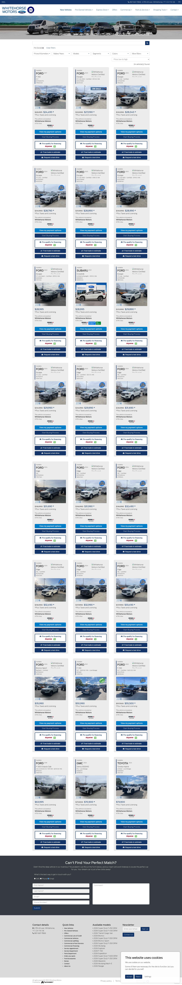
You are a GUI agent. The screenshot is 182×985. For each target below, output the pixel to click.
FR (179, 2)
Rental (66, 961)
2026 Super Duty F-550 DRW (105, 938)
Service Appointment (71, 948)
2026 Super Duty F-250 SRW (105, 928)
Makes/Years (59, 54)
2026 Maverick (99, 961)
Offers (114, 10)
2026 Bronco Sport (101, 941)
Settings (148, 977)
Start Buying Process (50, 137)
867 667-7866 (135, 2)
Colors (115, 54)
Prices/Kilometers (41, 54)
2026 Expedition (100, 953)
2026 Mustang (99, 946)
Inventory (140, 32)
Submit (37, 908)
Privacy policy (106, 981)
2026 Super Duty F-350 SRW (105, 959)
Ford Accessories (70, 958)
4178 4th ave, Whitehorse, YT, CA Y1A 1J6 (158, 2)
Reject (138, 977)
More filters (136, 54)
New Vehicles (66, 10)
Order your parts (69, 956)
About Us (67, 966)
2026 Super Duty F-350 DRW (105, 943)
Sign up (145, 929)
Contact (174, 10)
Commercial (125, 10)
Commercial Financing (71, 946)
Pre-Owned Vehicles (83, 10)
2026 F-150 (98, 951)
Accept (129, 977)
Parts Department (70, 953)
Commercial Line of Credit (73, 936)
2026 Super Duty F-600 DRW (105, 956)
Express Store (102, 10)
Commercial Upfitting (71, 941)
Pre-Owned (38, 48)
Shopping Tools (159, 10)
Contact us (128, 935)
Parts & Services (142, 10)
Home (131, 32)
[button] (50, 132)
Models (76, 54)
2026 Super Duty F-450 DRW (105, 931)
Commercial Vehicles (71, 938)
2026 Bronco (98, 936)
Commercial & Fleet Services (74, 943)
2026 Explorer (99, 948)
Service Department (71, 951)
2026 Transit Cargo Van (103, 933)
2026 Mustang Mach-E (102, 964)
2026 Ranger (98, 966)
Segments (97, 54)
